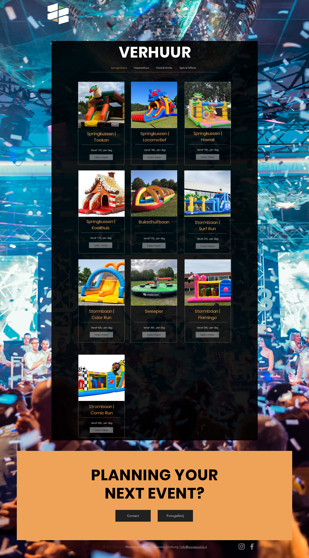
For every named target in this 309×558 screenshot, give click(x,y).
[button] (118, 68)
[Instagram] (243, 16)
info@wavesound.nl (193, 547)
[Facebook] (253, 16)
